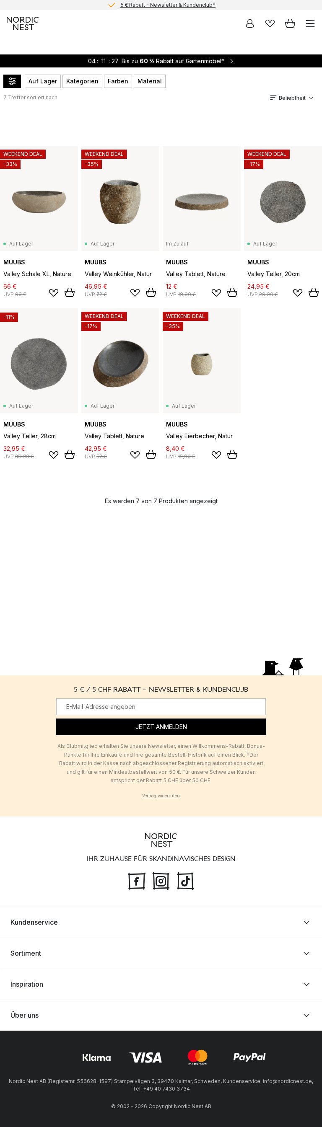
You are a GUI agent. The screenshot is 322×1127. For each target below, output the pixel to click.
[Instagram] (161, 879)
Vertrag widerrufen (161, 795)
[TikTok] (185, 879)
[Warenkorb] (290, 23)
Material (150, 81)
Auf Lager (43, 81)
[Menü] (310, 23)
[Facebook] (137, 879)
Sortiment (25, 953)
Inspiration (26, 984)
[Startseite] (23, 23)
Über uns (24, 1015)
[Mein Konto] (250, 23)
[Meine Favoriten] (270, 23)
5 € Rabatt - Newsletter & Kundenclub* (168, 5)
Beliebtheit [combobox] (292, 98)
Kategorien (82, 81)
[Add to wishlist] (53, 292)
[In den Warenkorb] (70, 292)
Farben (118, 81)
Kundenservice (34, 922)
